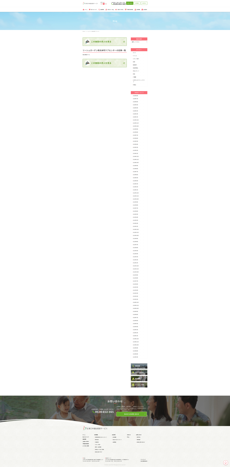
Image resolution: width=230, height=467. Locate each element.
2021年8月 (135, 278)
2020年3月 (135, 329)
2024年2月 (135, 186)
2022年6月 (135, 247)
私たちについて (94, 9)
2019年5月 (135, 357)
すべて (134, 52)
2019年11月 (136, 342)
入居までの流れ (120, 9)
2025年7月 (135, 135)
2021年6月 (135, 284)
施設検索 (102, 9)
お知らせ (129, 434)
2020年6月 (135, 320)
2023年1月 (135, 226)
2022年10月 (136, 235)
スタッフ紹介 (136, 58)
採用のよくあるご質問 (99, 449)
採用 (134, 62)
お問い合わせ (129, 3)
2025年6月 (135, 138)
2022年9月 (135, 238)
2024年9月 (135, 165)
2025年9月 (135, 129)
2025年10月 (136, 126)
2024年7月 (135, 171)
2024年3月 (135, 184)
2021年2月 (135, 296)
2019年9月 (135, 348)
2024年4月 (135, 180)
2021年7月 (135, 281)
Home (84, 31)
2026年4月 (135, 108)
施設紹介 (135, 65)
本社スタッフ (136, 71)
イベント (135, 55)
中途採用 (97, 442)
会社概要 (114, 437)
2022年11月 (136, 232)
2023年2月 (135, 223)
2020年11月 (136, 305)
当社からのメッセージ (117, 439)
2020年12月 (136, 302)
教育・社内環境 (98, 447)
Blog (128, 437)
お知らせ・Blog (110, 9)
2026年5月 (135, 104)
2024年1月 (135, 190)
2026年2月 (135, 114)
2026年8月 (135, 95)
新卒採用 (97, 439)
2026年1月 (135, 117)
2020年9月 (135, 311)
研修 (134, 74)
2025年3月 (135, 147)
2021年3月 (135, 293)
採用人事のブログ (98, 452)
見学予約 (144, 3)
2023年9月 (135, 202)
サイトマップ (143, 459)
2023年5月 (135, 214)
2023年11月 (136, 196)
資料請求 (137, 3)
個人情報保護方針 (144, 461)
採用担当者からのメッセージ (101, 437)
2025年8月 (135, 132)
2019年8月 (135, 351)
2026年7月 (135, 98)
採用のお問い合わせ (141, 442)
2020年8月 (135, 314)
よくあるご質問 (86, 445)
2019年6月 (135, 354)
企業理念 (114, 442)
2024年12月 (136, 156)
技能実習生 (135, 68)
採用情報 (138, 9)
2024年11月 (136, 159)
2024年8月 (135, 168)
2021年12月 (136, 266)
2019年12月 (136, 338)
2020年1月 (135, 335)
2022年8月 (135, 241)
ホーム (86, 9)
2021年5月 (135, 287)
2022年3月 (135, 256)
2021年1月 (135, 299)
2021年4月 (135, 290)
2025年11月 (136, 123)
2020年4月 (135, 326)
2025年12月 (136, 120)
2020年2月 (135, 332)
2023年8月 (135, 205)
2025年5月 (135, 141)
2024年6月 (135, 174)
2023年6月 (135, 211)
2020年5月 (135, 323)
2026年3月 (135, 111)
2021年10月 (136, 272)
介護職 (134, 77)
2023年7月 (135, 208)
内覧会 (134, 84)
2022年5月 (135, 250)
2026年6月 (135, 101)
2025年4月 (135, 144)
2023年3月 (135, 220)
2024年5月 (135, 177)
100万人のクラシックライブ (139, 80)
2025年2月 (135, 150)
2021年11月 (136, 269)
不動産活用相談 (130, 9)
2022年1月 (135, 262)
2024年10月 (136, 162)
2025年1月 (135, 153)
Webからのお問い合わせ (131, 414)
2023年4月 (135, 217)
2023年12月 (136, 193)
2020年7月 (135, 317)
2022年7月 (135, 244)
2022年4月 (135, 253)
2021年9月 (135, 275)
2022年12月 (136, 229)
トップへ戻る (225, 463)
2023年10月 (136, 199)
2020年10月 (136, 308)
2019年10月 (136, 345)
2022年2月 (135, 259)
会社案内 (145, 9)
